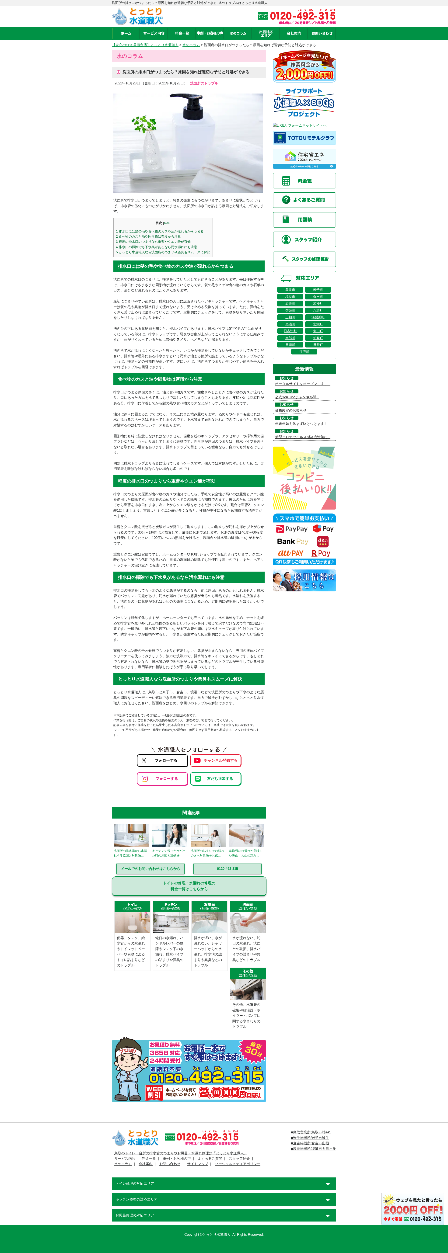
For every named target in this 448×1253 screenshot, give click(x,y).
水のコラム (191, 45)
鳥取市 (290, 290)
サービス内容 (124, 1158)
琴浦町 (290, 324)
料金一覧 (149, 1158)
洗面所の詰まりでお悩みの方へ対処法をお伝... (207, 853)
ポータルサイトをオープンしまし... (302, 384)
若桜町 (318, 303)
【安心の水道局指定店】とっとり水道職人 (145, 45)
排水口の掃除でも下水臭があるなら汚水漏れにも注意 (156, 247)
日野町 (318, 345)
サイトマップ (197, 1164)
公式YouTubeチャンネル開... (297, 397)
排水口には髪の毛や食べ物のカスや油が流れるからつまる (160, 231)
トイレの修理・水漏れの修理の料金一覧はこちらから (189, 886)
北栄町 (318, 324)
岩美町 (290, 303)
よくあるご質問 (210, 1158)
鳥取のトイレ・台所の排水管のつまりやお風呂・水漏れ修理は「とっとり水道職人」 (180, 1153)
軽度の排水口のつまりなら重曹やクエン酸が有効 (153, 241)
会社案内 (146, 1164)
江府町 (304, 352)
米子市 (318, 290)
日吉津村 (290, 331)
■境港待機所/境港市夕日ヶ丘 (313, 1149)
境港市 (290, 296)
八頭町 (318, 310)
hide (167, 223)
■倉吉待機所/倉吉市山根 (310, 1143)
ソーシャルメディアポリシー (237, 1164)
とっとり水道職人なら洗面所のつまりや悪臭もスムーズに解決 (163, 252)
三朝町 (290, 317)
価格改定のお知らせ (291, 410)
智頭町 (290, 310)
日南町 (290, 345)
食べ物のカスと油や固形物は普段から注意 (148, 236)
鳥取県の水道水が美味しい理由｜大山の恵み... (245, 853)
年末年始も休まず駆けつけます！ (301, 424)
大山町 (318, 331)
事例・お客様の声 (177, 1158)
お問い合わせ (169, 1164)
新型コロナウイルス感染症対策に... (302, 437)
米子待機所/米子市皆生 (311, 1138)
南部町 (290, 338)
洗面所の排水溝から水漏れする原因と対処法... (130, 853)
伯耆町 (318, 338)
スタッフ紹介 (239, 1158)
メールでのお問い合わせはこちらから (150, 869)
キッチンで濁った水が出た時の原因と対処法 (169, 853)
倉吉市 (318, 296)
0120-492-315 (227, 869)
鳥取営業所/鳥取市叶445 (312, 1132)
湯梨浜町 (318, 317)
